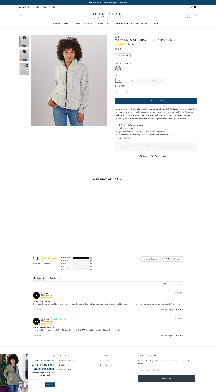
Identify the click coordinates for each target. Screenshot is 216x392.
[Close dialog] (54, 356)
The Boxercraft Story (67, 361)
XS (118, 80)
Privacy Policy (103, 365)
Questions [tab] (54, 278)
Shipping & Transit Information (136, 146)
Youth (76, 23)
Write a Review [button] (174, 259)
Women (56, 23)
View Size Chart (122, 55)
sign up (50, 384)
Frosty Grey (118, 68)
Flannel (88, 23)
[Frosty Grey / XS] (37, 233)
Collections (104, 23)
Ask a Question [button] (152, 259)
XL (146, 80)
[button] (177, 309)
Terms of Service (104, 361)
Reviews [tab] (37, 278)
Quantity (120, 86)
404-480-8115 (25, 7)
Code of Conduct (65, 369)
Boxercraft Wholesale (51, 7)
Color (123, 64)
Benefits (62, 365)
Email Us (37, 7)
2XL (154, 80)
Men (66, 23)
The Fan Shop (124, 23)
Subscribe (167, 378)
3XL (162, 80)
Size (117, 76)
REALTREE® (142, 23)
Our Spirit (158, 23)
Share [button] (38, 310)
